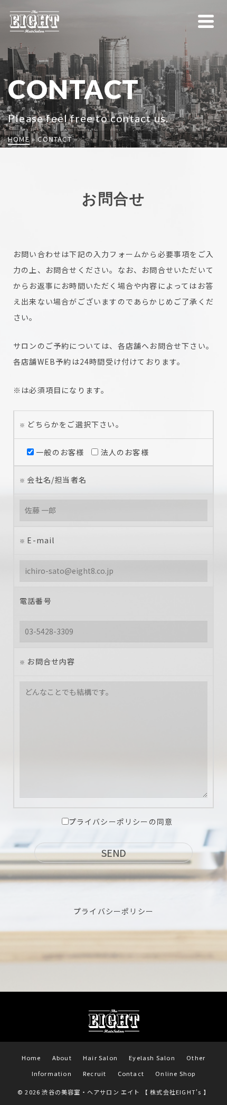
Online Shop (175, 1073)
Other (195, 1057)
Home (31, 1057)
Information (52, 1073)
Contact (131, 1073)
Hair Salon (100, 1057)
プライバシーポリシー (113, 911)
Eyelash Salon (152, 1057)
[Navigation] (206, 21)
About (62, 1057)
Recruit (94, 1073)
